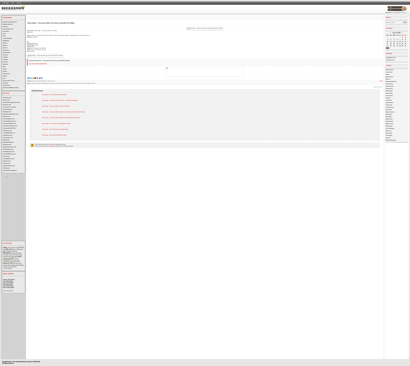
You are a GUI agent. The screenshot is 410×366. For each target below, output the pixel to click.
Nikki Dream (389, 126)
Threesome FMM (39, 83)
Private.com (6, 156)
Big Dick (72, 83)
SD (8, 265)
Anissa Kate (389, 72)
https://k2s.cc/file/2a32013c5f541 (38, 63)
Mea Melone (389, 114)
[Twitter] (31, 78)
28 (400, 46)
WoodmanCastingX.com (10, 170)
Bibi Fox (388, 79)
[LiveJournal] (37, 78)
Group (16, 258)
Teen (4, 36)
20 (397, 43)
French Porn (6, 85)
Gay (4, 78)
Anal (4, 33)
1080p (5, 247)
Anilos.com (6, 100)
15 (402, 41)
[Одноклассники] (33, 78)
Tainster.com (6, 163)
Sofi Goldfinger (390, 128)
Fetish (5, 69)
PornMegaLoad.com (8, 151)
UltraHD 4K (13, 267)
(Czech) (14, 107)
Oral (4, 66)
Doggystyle (13, 256)
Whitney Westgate (391, 140)
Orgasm (5, 57)
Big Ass (5, 45)
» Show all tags (7, 268)
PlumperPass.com (8, 149)
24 (387, 46)
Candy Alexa (389, 83)
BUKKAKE (6, 40)
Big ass (9, 249)
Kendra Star (389, 105)
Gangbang (6, 258)
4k (85, 83)
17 (387, 43)
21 (400, 43)
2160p (9, 247)
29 (402, 46)
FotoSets (5, 83)
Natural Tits (8, 263)
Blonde (5, 43)
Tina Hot (388, 137)
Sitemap (19, 3)
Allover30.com (7, 97)
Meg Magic (389, 116)
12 (394, 41)
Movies (5, 76)
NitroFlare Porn (390, 60)
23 (405, 43)
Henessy (388, 98)
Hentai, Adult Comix (8, 80)
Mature (5, 71)
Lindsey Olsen (390, 107)
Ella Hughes (389, 90)
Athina (387, 74)
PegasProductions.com (9, 147)
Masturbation (7, 52)
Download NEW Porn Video (10, 87)
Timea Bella (389, 135)
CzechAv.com (7, 107)
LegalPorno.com (7, 135)
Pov (17, 263)
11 (390, 41)
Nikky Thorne (389, 123)
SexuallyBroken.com (9, 158)
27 (397, 46)
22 (402, 43)
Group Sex (6, 50)
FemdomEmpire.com (9, 118)
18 (391, 43)
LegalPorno (6, 261)
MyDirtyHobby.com (8, 142)
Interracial (16, 260)
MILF (45, 83)
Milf (19, 261)
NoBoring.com (7, 144)
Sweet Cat (388, 130)
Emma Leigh (389, 93)
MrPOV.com (6, 140)
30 (405, 46)
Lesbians (5, 59)
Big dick (20, 249)
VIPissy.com (6, 168)
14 (400, 41)
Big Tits (5, 47)
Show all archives (8, 290)
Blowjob (6, 253)
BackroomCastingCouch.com (11, 102)
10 (387, 41)
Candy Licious (390, 86)
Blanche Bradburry (391, 81)
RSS (13, 3)
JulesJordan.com (8, 137)
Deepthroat (6, 256)
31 (387, 48)
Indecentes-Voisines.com (10, 125)
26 (394, 46)
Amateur (5, 54)
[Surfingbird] (42, 78)
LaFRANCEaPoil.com (9, 132)
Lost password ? (397, 12)
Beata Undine (389, 76)
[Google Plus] (40, 78)
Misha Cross (389, 119)
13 (397, 41)
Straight (17, 265)
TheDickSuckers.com (9, 165)
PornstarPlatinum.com (9, 154)
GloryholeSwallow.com (9, 123)
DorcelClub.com (7, 109)
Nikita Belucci (389, 121)
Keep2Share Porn (391, 57)
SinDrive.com (7, 161)
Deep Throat (18, 255)
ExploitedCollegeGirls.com (10, 114)
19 (394, 43)
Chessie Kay (389, 88)
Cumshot (12, 255)
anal (4, 249)
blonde (10, 251)
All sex (21, 247)
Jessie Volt (389, 100)
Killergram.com (7, 130)
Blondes (14, 251)
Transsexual (6, 73)
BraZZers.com (7, 104)
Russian (5, 61)
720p (16, 247)
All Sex (82, 83)
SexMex (32, 83)
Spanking (12, 265)
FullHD (19, 256)
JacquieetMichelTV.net (9, 128)
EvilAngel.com (7, 111)
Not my (404, 12)
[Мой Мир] (35, 78)
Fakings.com (6, 116)
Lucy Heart (389, 109)
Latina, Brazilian (7, 38)
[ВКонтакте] (28, 78)
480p (13, 247)
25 (391, 46)
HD (12, 260)
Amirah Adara (389, 69)
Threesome (6, 267)
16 (405, 41)
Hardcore (7, 260)
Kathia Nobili (389, 102)
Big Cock (15, 249)
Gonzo (11, 258)
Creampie (6, 255)
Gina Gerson (389, 95)
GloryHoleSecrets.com (9, 121)
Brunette (5, 64)
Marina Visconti (390, 112)
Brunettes (19, 253)
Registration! (388, 12)
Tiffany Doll (389, 133)
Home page (6, 3)
